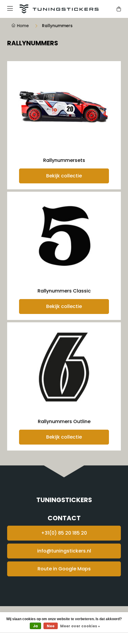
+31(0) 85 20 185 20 (64, 533)
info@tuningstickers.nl (64, 550)
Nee (50, 626)
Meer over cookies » (80, 626)
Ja (35, 626)
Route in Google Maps (64, 568)
